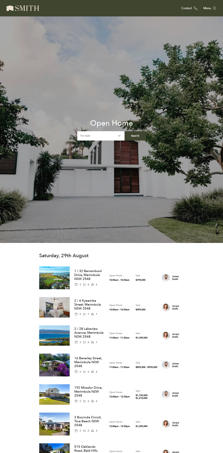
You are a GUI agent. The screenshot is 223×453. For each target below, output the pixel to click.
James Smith (175, 278)
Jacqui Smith (175, 307)
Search (135, 136)
